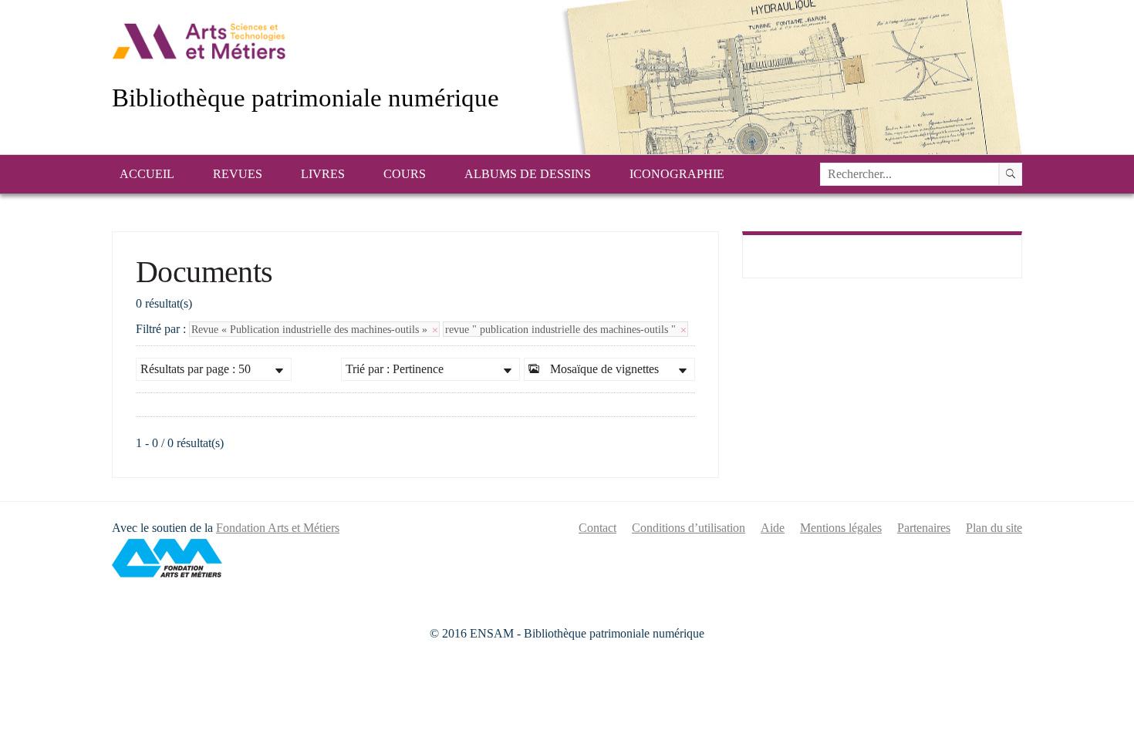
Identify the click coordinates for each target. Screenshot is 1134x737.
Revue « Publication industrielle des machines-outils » (310, 329)
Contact (597, 527)
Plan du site (994, 527)
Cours (404, 173)
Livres (323, 173)
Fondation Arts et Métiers (277, 527)
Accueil (147, 173)
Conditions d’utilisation (688, 527)
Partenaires (923, 527)
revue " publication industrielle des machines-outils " (562, 329)
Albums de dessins (527, 173)
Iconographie (676, 173)
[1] (1010, 174)
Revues (237, 173)
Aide (773, 527)
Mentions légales (841, 527)
